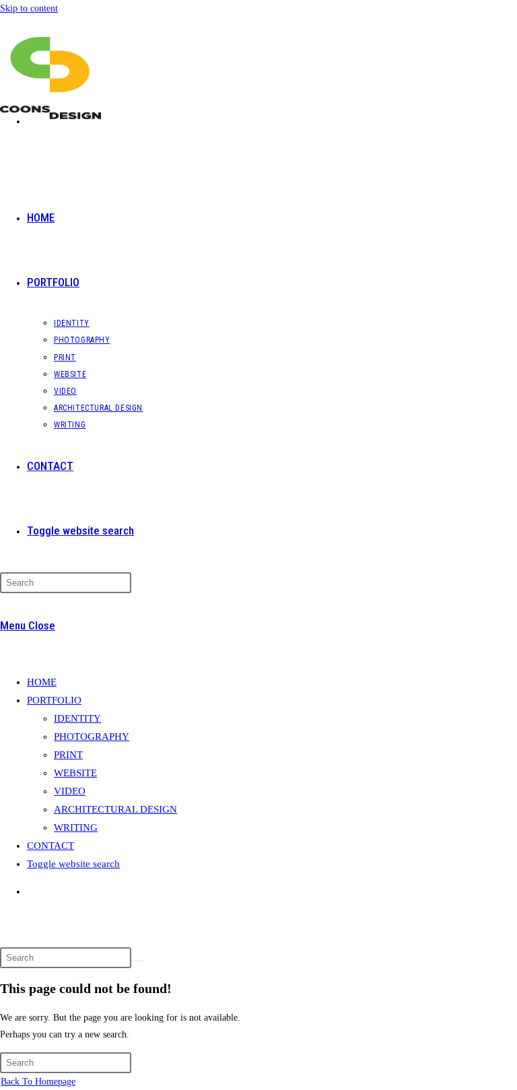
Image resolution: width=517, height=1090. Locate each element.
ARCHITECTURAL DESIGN (115, 809)
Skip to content (29, 8)
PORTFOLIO (54, 700)
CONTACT (50, 845)
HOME (42, 682)
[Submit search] (138, 960)
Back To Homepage (38, 1082)
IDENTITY (77, 718)
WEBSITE (75, 773)
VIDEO (69, 791)
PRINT (68, 754)
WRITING (76, 827)
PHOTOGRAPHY (91, 736)
